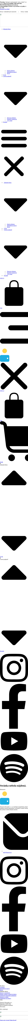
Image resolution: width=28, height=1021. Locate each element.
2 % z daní (9, 120)
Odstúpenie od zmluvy (5, 998)
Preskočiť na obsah (4, 9)
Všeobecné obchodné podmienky (8, 995)
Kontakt (5, 122)
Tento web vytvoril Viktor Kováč (8, 1020)
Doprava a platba (4, 997)
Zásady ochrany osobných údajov (8, 994)
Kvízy (8, 73)
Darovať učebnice (11, 118)
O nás (4, 75)
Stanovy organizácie (5, 993)
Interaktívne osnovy (12, 72)
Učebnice (2, 987)
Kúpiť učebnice (11, 70)
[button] (14, 152)
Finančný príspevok (12, 119)
